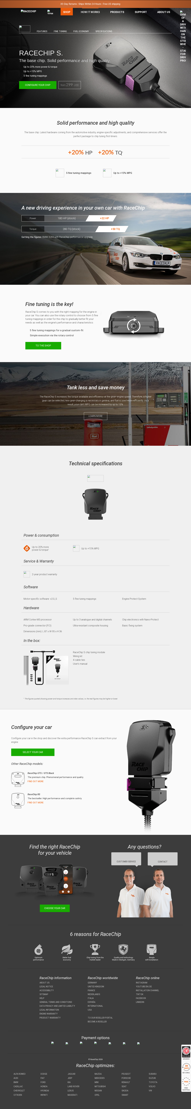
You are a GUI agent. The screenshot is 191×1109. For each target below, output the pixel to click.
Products (117, 12)
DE (150, 986)
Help (42, 998)
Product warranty (50, 1018)
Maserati (72, 1095)
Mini (96, 1082)
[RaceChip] (21, 9)
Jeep (70, 1078)
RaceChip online (148, 978)
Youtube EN (142, 986)
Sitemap (44, 994)
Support (141, 12)
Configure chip (37, 85)
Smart (125, 1095)
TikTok (139, 994)
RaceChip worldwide (103, 978)
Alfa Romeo (20, 1074)
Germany (92, 982)
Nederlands (94, 994)
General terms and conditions (56, 1002)
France (91, 990)
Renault (126, 1082)
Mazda (98, 1074)
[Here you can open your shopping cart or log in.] (183, 37)
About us (45, 982)
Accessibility (47, 990)
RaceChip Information (55, 978)
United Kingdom (96, 986)
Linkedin (140, 1002)
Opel (97, 1095)
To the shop (43, 345)
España (91, 1002)
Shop (66, 12)
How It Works (90, 12)
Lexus (71, 1090)
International (95, 1006)
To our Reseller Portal (100, 1018)
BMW (16, 1082)
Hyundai (45, 1090)
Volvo (152, 1086)
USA (90, 1010)
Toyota (153, 1082)
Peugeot (126, 1074)
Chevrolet (19, 1090)
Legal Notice (46, 986)
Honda (44, 1086)
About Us (163, 12)
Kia (69, 1082)
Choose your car (54, 908)
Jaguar (71, 1074)
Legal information (49, 1010)
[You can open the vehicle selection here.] (50, 41)
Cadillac (18, 1086)
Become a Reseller (97, 1021)
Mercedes (100, 1078)
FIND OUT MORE (36, 781)
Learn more (95, 416)
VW (150, 1090)
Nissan (98, 1090)
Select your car (33, 752)
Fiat (43, 1078)
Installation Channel (147, 990)
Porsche (126, 1078)
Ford (43, 1082)
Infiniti (44, 1095)
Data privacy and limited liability (57, 1006)
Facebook (141, 998)
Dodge (44, 1074)
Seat (124, 1086)
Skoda (125, 1090)
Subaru (153, 1074)
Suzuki (152, 1078)
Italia (91, 998)
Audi (16, 1078)
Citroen (18, 1095)
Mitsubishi (100, 1086)
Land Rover (73, 1086)
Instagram (141, 982)
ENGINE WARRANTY (49, 1014)
